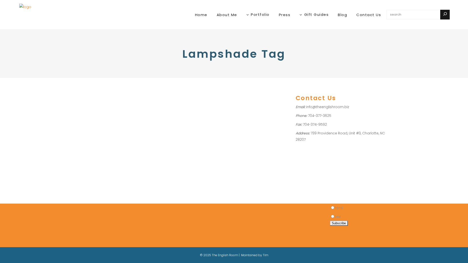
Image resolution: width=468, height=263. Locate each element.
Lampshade (85, 129)
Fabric (80, 117)
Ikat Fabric (95, 123)
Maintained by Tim (254, 255)
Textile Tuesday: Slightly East (100, 104)
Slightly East (105, 129)
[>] (445, 14)
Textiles (96, 136)
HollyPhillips (104, 117)
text (338, 216)
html (339, 208)
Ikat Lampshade (117, 123)
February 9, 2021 (87, 91)
